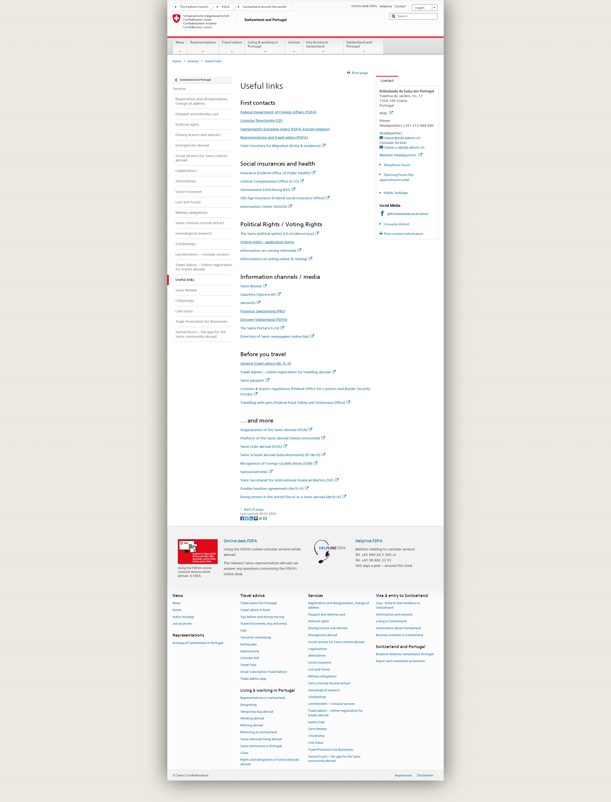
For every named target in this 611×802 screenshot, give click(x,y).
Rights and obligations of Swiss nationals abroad (269, 762)
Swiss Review (251, 286)
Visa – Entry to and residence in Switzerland (398, 605)
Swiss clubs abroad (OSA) (261, 446)
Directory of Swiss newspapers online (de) (274, 336)
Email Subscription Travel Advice (263, 672)
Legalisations (317, 649)
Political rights (318, 621)
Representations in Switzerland (262, 698)
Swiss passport (252, 380)
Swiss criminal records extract (329, 683)
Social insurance (319, 663)
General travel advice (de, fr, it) (265, 363)
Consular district (396, 224)
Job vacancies (182, 624)
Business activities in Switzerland (399, 635)
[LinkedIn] (251, 518)
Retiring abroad (251, 725)
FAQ (243, 630)
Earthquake (248, 644)
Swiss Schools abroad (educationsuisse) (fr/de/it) (280, 455)
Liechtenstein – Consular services (331, 704)
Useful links (316, 722)
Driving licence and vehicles (328, 628)
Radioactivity (249, 651)
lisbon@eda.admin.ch (402, 138)
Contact (385, 80)
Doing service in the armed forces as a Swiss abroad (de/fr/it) (290, 497)
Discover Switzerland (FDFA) (263, 319)
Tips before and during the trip (262, 617)
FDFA (225, 7)
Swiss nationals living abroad (261, 739)
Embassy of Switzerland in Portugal (198, 643)
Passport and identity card (326, 614)
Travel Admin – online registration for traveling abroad (285, 372)
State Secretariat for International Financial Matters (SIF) (287, 480)
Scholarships (317, 697)
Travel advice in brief (255, 610)
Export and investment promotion (400, 661)
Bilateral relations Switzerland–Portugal (405, 654)
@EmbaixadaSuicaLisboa (407, 213)
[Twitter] (247, 518)
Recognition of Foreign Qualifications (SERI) (276, 463)
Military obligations (322, 676)
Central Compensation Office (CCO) (269, 181)
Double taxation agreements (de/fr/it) (272, 488)
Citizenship (316, 736)
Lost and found (319, 669)
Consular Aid (249, 658)
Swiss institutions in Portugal (261, 746)
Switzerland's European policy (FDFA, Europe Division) (285, 129)
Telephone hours (396, 165)
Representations (203, 42)
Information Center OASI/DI (263, 206)
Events (177, 610)
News (180, 42)
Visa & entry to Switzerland (317, 44)
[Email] (265, 518)
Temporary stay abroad (256, 711)
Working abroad (252, 718)
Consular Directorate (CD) (261, 120)
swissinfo (247, 303)
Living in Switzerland (391, 621)
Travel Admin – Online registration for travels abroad (335, 713)
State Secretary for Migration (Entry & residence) (280, 145)
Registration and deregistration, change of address (338, 605)
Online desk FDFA (240, 540)
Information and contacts (394, 614)
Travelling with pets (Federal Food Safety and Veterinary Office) (292, 402)
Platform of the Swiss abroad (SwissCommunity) (280, 438)
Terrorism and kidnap (255, 637)
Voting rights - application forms (267, 242)
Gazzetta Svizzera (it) (258, 294)
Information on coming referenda (268, 250)
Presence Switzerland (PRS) (262, 311)
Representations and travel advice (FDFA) (274, 137)
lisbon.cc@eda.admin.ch (404, 147)
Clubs (244, 753)
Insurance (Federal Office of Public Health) (275, 173)
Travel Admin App (253, 679)
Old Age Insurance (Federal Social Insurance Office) (282, 198)
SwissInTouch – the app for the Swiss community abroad (334, 759)
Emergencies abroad (322, 635)
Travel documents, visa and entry (263, 624)
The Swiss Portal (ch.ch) (259, 328)
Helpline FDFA (368, 540)
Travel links (248, 665)
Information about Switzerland (398, 628)
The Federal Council (194, 7)
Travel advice (232, 42)
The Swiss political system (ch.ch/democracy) (277, 233)
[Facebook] (242, 518)
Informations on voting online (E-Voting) (273, 259)
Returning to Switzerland (258, 732)
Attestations (317, 656)
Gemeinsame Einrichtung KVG (265, 189)
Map (383, 113)
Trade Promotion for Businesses (330, 749)
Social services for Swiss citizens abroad (336, 642)
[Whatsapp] (260, 518)
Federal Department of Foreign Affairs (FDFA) (278, 112)
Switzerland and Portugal (359, 44)
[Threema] (256, 518)
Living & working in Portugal (263, 44)
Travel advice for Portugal (258, 603)
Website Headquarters (398, 155)
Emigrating (248, 705)
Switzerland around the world (264, 7)
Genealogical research (324, 690)
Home (177, 61)
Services (294, 42)
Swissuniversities (254, 472)
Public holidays (396, 192)
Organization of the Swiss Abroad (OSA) (273, 429)
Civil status (315, 742)
